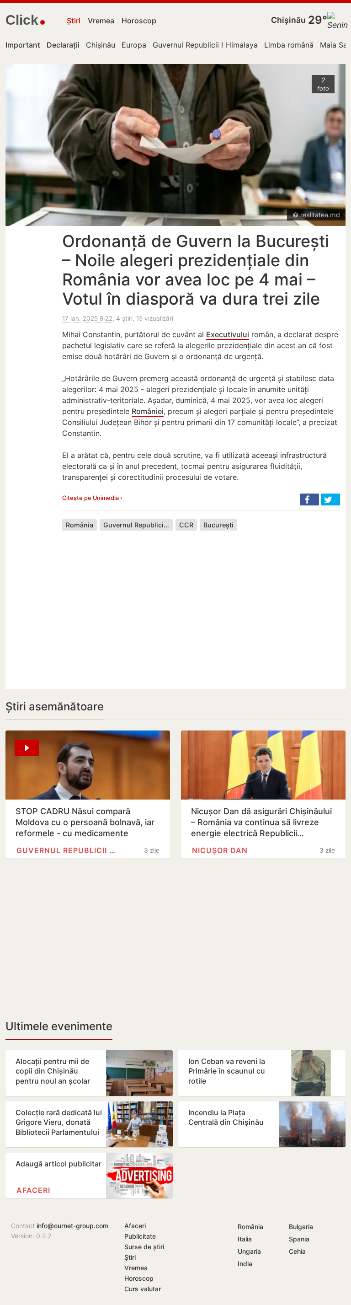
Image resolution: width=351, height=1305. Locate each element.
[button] (309, 499)
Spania (299, 1239)
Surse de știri (144, 1247)
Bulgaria (301, 1226)
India (245, 1263)
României (148, 411)
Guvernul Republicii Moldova (202, 44)
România (79, 525)
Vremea (101, 20)
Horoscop (139, 20)
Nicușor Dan (220, 850)
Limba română (289, 44)
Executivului (227, 334)
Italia (245, 1239)
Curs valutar (142, 1289)
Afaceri (33, 1190)
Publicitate (140, 1236)
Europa (134, 44)
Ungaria (249, 1251)
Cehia (297, 1251)
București (218, 525)
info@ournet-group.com (72, 1226)
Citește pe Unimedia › (92, 497)
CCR (186, 525)
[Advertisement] (201, 603)
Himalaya (242, 44)
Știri (73, 20)
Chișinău (288, 20)
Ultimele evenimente (58, 1026)
